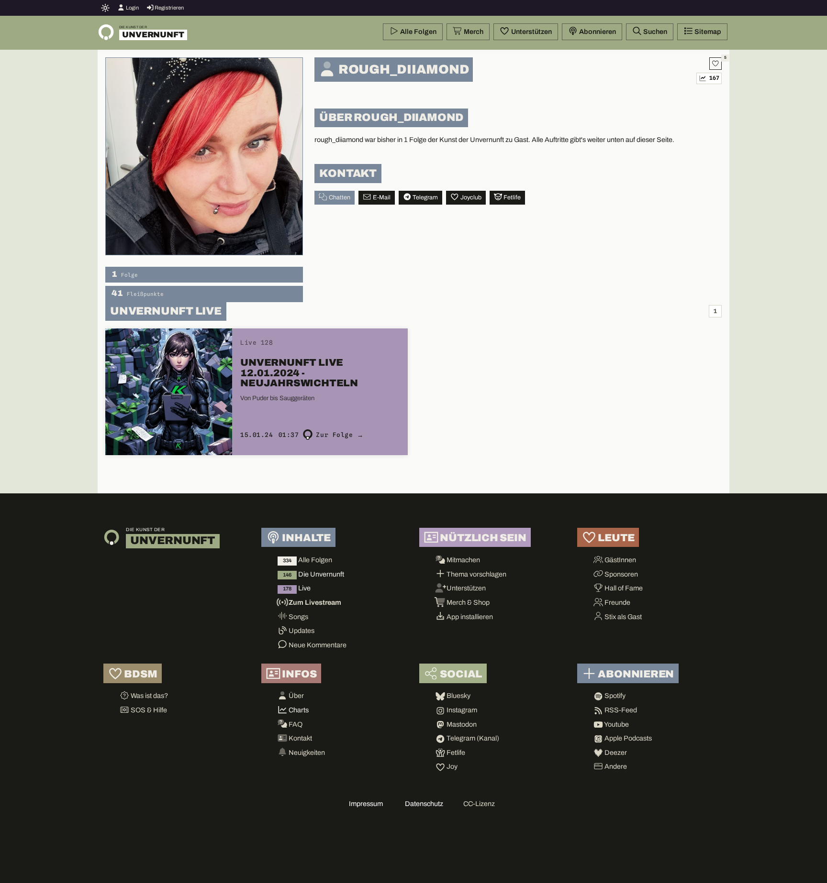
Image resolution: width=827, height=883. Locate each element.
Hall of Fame (623, 588)
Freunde (616, 602)
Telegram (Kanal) (472, 738)
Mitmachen (462, 560)
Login (132, 8)
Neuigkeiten (306, 752)
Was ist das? (148, 695)
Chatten (338, 197)
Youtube (616, 724)
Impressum (366, 803)
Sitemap (707, 31)
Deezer (615, 752)
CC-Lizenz (479, 803)
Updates (300, 630)
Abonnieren (597, 31)
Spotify (614, 695)
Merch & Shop (467, 602)
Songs (297, 617)
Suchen (654, 31)
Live (297, 588)
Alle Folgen (417, 31)
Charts (298, 710)
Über (295, 695)
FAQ (294, 724)
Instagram (461, 710)
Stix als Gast (622, 617)
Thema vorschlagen (475, 574)
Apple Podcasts (627, 738)
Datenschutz (424, 803)
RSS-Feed (620, 710)
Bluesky (457, 695)
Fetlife (511, 197)
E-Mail (381, 197)
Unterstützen (531, 31)
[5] (715, 63)
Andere (615, 766)
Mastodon (461, 724)
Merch (472, 31)
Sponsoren (620, 574)
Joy (451, 766)
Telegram (424, 197)
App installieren (469, 617)
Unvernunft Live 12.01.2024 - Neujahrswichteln (299, 372)
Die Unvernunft (313, 574)
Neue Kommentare (316, 645)
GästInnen (619, 560)
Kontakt (299, 738)
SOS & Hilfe (148, 710)
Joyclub (470, 197)
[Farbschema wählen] (105, 7)
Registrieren (169, 8)
